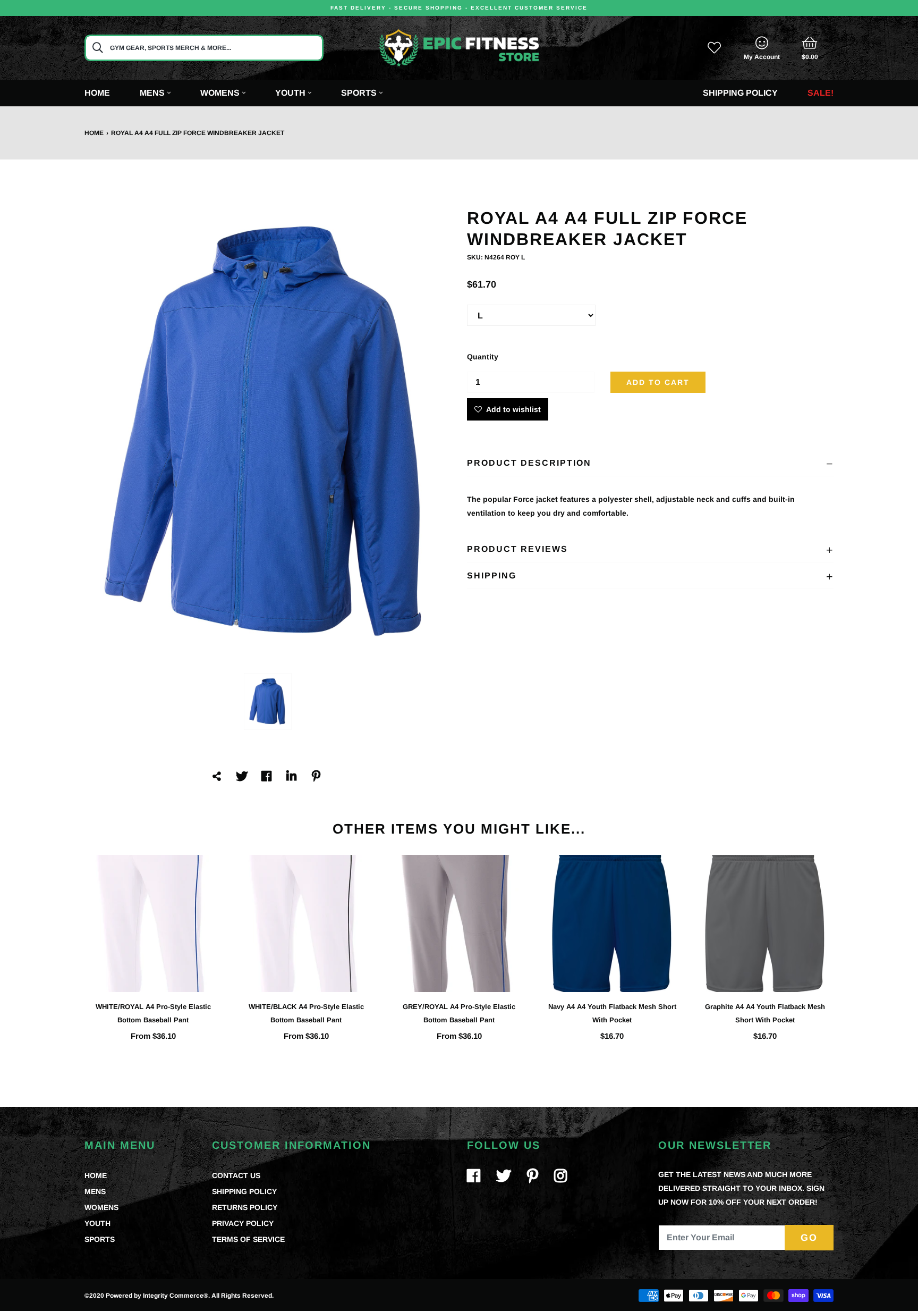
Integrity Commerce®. (176, 1295)
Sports (359, 92)
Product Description (529, 462)
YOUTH (97, 1223)
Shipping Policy (740, 92)
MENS (95, 1191)
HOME (95, 1175)
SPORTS (99, 1239)
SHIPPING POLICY (244, 1191)
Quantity (482, 356)
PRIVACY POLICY (243, 1223)
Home (97, 92)
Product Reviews (517, 548)
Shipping (491, 575)
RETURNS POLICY (244, 1207)
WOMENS (101, 1207)
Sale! (821, 92)
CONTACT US (236, 1175)
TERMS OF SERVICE (248, 1239)
